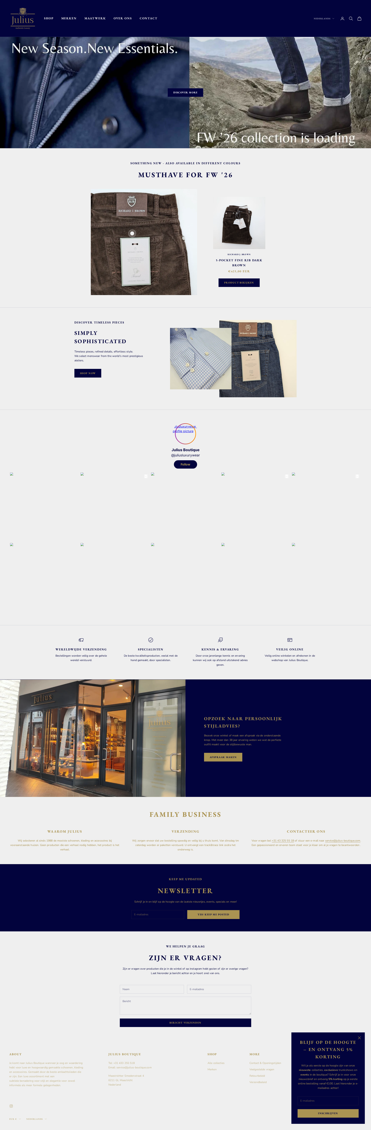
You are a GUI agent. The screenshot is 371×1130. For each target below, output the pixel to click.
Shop (49, 18)
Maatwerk (95, 18)
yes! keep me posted (213, 914)
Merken (69, 18)
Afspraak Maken (223, 757)
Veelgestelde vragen (261, 1069)
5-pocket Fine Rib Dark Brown (239, 262)
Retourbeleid (257, 1076)
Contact (148, 18)
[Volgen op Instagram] (11, 1106)
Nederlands (322, 18)
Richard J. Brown (239, 254)
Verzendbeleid (258, 1082)
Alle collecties (216, 1063)
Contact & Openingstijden (265, 1063)
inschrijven (328, 1113)
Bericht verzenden (185, 1022)
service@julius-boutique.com (342, 840)
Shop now (88, 373)
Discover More (185, 92)
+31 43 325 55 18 (283, 840)
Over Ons (123, 18)
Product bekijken (239, 282)
